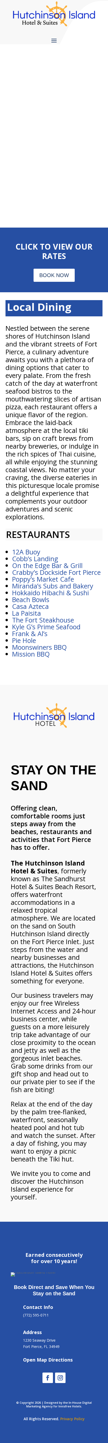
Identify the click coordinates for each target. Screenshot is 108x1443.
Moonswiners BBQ (39, 647)
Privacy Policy (72, 1418)
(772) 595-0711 (36, 1315)
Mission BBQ (31, 653)
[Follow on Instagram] (60, 1378)
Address (32, 1332)
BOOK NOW (54, 275)
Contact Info (38, 1307)
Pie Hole (24, 640)
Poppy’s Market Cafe (43, 579)
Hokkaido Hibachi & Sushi (50, 592)
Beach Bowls (30, 599)
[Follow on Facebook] (47, 1378)
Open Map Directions (48, 1360)
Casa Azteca (30, 606)
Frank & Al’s (29, 633)
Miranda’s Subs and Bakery (52, 585)
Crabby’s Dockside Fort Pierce (56, 572)
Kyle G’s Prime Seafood (46, 626)
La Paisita (26, 613)
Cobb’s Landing (35, 558)
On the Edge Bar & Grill (47, 565)
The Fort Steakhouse (43, 619)
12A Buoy (26, 551)
